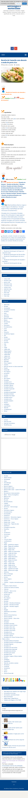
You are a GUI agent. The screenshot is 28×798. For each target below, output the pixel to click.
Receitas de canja (11, 197)
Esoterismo (7, 515)
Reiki (5, 608)
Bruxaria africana (8, 501)
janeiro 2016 (7, 282)
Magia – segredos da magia (11, 568)
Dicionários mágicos (9, 510)
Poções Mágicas (5, 207)
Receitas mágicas (21, 193)
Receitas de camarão (18, 240)
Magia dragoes (7, 351)
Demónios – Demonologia (10, 506)
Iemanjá (6, 340)
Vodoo (5, 670)
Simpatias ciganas (8, 635)
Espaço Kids (7, 520)
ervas (5, 328)
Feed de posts (7, 421)
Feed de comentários (9, 423)
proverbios (6, 373)
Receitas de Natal (11, 193)
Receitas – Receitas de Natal (11, 604)
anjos (5, 313)
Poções (6, 368)
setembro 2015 (7, 289)
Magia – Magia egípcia (9, 558)
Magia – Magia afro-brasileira (11, 546)
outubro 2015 (7, 287)
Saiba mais (18, 3)
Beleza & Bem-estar (9, 488)
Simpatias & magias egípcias (17, 215)
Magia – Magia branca (9, 548)
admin (11, 64)
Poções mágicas (8, 592)
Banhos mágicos (21, 205)
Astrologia (6, 484)
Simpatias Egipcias (8, 644)
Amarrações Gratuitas (9, 309)
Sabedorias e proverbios (10, 611)
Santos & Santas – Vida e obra (11, 618)
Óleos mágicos (7, 579)
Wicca (7, 215)
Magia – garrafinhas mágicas (11, 544)
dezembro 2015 (8, 284)
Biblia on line (7, 496)
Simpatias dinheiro (8, 387)
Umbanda (6, 666)
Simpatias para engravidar (10, 649)
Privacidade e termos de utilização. (12, 765)
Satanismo (6, 620)
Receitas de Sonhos (15, 188)
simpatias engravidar (9, 388)
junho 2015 (6, 294)
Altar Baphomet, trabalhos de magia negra (15, 691)
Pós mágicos (7, 371)
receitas (18, 64)
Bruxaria (6, 500)
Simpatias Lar (7, 646)
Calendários (7, 505)
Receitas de (12, 191)
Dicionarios (6, 325)
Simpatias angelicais (9, 634)
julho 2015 (6, 292)
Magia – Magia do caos (10, 555)
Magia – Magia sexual (9, 565)
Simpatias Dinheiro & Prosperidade (10, 218)
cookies (6, 323)
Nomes (6, 577)
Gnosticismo (7, 532)
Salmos (6, 376)
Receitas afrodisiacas (8, 195)
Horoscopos (4, 210)
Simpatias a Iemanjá (17, 217)
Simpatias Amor (6, 213)
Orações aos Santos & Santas (11, 587)
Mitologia (6, 361)
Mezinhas (10, 205)
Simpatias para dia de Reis (10, 647)
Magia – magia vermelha (10, 567)
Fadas (5, 330)
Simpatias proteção (9, 394)
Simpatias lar (7, 390)
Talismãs (6, 407)
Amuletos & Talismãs (6, 217)
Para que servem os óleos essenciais (13, 366)
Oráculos (6, 589)
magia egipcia (7, 352)
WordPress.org (7, 425)
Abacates (5, 236)
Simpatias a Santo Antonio (10, 625)
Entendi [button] (24, 3)
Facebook (14, 781)
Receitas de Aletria (13, 190)
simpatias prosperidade (10, 392)
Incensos (6, 342)
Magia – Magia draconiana (10, 556)
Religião (6, 609)
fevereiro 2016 (7, 280)
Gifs (5, 335)
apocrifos (6, 315)
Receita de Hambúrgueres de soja (12, 263)
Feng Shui (12, 222)
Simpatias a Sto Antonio (13, 220)
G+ (14, 784)
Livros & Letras (7, 539)
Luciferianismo (7, 541)
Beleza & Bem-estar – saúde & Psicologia (14, 489)
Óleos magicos (7, 363)
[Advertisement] (14, 31)
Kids (5, 344)
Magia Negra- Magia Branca (11, 698)
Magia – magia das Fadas (10, 553)
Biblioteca (6, 498)
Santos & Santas (8, 616)
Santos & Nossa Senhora (10, 615)
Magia (5, 543)
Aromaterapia (7, 482)
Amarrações (14, 213)
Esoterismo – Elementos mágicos (12, 517)
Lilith (5, 346)
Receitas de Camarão (12, 182)
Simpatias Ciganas (8, 385)
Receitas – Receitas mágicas (11, 606)
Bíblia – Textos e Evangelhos (11, 495)
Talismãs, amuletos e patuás (11, 663)
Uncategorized (7, 409)
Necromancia (7, 575)
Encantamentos (12, 210)
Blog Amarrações (8, 696)
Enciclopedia (7, 513)
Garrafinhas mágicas (9, 334)
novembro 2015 (8, 285)
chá (7, 122)
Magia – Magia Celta (9, 549)
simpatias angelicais (9, 383)
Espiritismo (6, 525)
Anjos (16, 207)
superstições (7, 406)
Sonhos (6, 402)
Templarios (6, 664)
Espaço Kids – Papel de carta (11, 524)
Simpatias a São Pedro (9, 630)
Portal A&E (6, 370)
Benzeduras (7, 322)
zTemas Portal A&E (8, 673)
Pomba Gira (7, 594)
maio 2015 (6, 296)
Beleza (15, 205)
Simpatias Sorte (8, 654)
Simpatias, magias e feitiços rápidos (13, 656)
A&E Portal (6, 304)
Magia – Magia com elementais (12, 551)
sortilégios (6, 404)
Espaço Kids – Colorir (9, 522)
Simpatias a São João (9, 627)
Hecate (6, 337)
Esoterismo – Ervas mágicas (11, 519)
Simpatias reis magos (9, 395)
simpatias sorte (8, 399)
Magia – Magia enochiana (10, 560)
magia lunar (7, 356)
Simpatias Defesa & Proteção (11, 640)
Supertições (7, 661)
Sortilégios (6, 659)
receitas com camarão (6, 240)
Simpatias (6, 380)
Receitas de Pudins (12, 186)
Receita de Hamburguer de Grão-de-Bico (14, 254)
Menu (3, 55)
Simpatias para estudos (10, 651)
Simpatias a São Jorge (9, 628)
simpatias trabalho (8, 401)
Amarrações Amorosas (10, 693)
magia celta (7, 349)
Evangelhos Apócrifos (9, 527)
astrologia (6, 316)
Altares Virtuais (7, 477)
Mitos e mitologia (8, 573)
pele (14, 118)
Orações (6, 364)
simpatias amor (8, 382)
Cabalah (6, 503)
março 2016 (7, 279)
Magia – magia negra (9, 563)
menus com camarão (16, 237)
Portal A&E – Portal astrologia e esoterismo (14, 6)
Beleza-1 (6, 491)
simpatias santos (8, 397)
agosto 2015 (7, 291)
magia (5, 347)
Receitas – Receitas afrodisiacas (12, 603)
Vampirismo (7, 668)
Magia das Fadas (18, 208)
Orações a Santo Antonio (10, 585)
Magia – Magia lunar (9, 561)
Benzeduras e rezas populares (11, 493)
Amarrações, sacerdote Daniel (11, 695)
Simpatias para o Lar (21, 222)
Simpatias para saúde (9, 652)
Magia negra (7, 358)
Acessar (6, 419)
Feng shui (6, 332)
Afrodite (13, 207)
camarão (10, 236)
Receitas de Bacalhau (13, 184)
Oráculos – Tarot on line (10, 591)
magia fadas (7, 354)
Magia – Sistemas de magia (11, 570)
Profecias (6, 599)
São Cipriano (7, 378)
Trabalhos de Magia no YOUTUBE (12, 700)
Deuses (6, 508)
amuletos (6, 311)
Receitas (7, 98)
